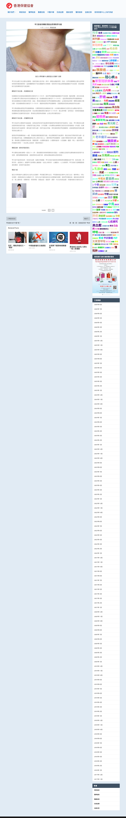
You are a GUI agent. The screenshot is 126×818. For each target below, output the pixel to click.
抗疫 (101, 123)
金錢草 (101, 187)
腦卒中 (99, 73)
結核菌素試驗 (104, 87)
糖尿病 (111, 141)
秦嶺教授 (101, 144)
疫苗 (117, 100)
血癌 (104, 45)
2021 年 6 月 (98, 585)
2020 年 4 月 (98, 648)
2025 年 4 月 (98, 377)
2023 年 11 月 (98, 454)
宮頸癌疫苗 (99, 205)
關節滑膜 (100, 207)
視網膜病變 (110, 213)
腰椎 (105, 169)
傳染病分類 (104, 244)
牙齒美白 (95, 219)
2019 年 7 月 (98, 689)
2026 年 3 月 (98, 327)
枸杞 (105, 123)
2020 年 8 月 (98, 630)
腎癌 (101, 237)
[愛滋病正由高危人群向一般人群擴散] (79, 238)
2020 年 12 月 (98, 612)
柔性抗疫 (114, 42)
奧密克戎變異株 (112, 137)
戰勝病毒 (113, 147)
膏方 (107, 70)
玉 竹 (100, 130)
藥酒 (111, 225)
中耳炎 (101, 178)
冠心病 (110, 77)
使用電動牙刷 (98, 66)
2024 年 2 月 (98, 440)
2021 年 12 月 (98, 558)
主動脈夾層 (105, 226)
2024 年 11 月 (98, 399)
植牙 (95, 248)
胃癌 (106, 113)
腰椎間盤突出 (104, 229)
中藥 (110, 244)
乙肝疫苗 (106, 191)
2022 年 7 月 (98, 526)
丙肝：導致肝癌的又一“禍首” (16, 246)
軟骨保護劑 (96, 104)
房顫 (105, 66)
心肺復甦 (111, 127)
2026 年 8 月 (98, 304)
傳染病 (112, 156)
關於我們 (11, 12)
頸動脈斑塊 (101, 55)
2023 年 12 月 (98, 449)
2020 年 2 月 (98, 657)
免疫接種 (109, 216)
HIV (101, 152)
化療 (105, 251)
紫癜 (105, 110)
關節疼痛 (105, 61)
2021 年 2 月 (98, 603)
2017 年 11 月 (98, 779)
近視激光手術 (113, 173)
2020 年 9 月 (98, 625)
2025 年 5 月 (98, 372)
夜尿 (100, 149)
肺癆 (117, 235)
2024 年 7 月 (98, 417)
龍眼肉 (94, 222)
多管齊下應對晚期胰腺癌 (57, 246)
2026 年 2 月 (98, 332)
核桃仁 (109, 169)
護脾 (105, 198)
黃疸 (108, 52)
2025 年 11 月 (98, 345)
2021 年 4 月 (98, 594)
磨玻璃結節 (104, 58)
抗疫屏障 (95, 213)
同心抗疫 (116, 219)
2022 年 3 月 (98, 544)
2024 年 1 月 (98, 445)
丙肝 (115, 237)
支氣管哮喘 (98, 241)
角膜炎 (106, 188)
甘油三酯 (101, 232)
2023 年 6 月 (98, 476)
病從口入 (98, 101)
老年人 (113, 175)
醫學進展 (32, 12)
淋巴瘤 (114, 73)
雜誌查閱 (69, 12)
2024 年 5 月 (98, 426)
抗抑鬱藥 (110, 66)
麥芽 (99, 113)
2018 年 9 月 (98, 734)
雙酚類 (113, 144)
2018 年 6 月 (98, 747)
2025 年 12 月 (98, 341)
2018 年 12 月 (98, 720)
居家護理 (101, 194)
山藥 (117, 113)
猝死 (104, 48)
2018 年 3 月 (98, 761)
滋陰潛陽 (112, 120)
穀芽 (107, 117)
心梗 (98, 200)
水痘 (104, 73)
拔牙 (104, 36)
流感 (101, 172)
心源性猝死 (96, 152)
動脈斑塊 (100, 119)
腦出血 (112, 134)
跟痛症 (110, 58)
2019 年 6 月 (98, 693)
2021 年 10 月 (98, 567)
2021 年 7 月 (98, 580)
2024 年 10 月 (98, 404)
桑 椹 (106, 162)
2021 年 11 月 (98, 562)
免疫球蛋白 (114, 52)
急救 (100, 33)
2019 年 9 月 (98, 680)
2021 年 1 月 (98, 607)
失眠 (106, 100)
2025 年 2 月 (98, 386)
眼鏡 (103, 130)
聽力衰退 (97, 159)
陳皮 (101, 104)
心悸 (105, 141)
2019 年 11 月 (98, 671)
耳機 (99, 155)
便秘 (98, 57)
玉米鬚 (117, 120)
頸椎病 (110, 152)
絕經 (102, 113)
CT (102, 101)
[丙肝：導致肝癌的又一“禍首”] (17, 237)
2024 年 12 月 (98, 395)
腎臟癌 (107, 55)
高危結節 (102, 185)
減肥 (114, 209)
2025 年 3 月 (98, 381)
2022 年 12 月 (98, 503)
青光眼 (111, 123)
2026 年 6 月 (98, 313)
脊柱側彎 (109, 63)
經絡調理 (111, 101)
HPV (109, 41)
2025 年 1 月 (98, 390)
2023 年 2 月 (98, 494)
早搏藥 (103, 210)
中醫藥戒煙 (110, 39)
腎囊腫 (105, 205)
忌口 (108, 73)
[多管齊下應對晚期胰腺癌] (58, 237)
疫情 (103, 166)
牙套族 (99, 85)
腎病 (108, 159)
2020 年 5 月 (98, 643)
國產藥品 (115, 93)
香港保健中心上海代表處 (103, 12)
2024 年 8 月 (98, 413)
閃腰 (117, 147)
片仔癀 (97, 229)
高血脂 (115, 107)
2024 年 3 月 (98, 435)
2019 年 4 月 (98, 702)
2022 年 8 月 (98, 521)
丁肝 (105, 152)
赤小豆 (106, 173)
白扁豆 (110, 162)
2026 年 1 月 (98, 336)
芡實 (94, 175)
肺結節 (102, 215)
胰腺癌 (101, 70)
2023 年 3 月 (98, 490)
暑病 (95, 113)
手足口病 (113, 228)
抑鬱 (114, 70)
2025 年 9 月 (98, 354)
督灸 (116, 212)
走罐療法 (108, 248)
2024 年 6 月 (98, 422)
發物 (103, 149)
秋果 (115, 55)
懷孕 (117, 175)
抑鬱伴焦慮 (115, 33)
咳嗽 (115, 66)
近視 (113, 184)
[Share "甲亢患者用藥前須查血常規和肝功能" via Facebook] (49, 210)
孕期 (117, 215)
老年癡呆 (101, 137)
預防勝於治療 (108, 181)
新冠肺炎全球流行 (107, 235)
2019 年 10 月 (98, 675)
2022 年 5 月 (98, 535)
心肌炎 (104, 93)
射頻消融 (114, 91)
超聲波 (109, 93)
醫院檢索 (79, 12)
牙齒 (93, 120)
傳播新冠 (114, 36)
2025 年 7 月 (98, 363)
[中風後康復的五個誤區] (38, 237)
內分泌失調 (108, 201)
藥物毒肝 (95, 149)
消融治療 (109, 97)
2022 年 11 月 (98, 508)
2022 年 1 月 (98, 553)
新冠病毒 (97, 45)
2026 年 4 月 (98, 322)
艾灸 (106, 120)
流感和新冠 (108, 107)
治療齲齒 (101, 251)
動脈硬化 (110, 110)
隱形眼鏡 (97, 235)
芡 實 (97, 97)
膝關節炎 (112, 87)
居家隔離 (113, 166)
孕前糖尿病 (99, 42)
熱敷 (114, 169)
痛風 (105, 103)
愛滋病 (110, 178)
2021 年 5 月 (98, 589)
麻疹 (114, 235)
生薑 (102, 175)
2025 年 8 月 (98, 359)
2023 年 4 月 (98, 485)
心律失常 (99, 181)
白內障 (107, 90)
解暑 (112, 242)
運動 (115, 197)
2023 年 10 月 (98, 458)
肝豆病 (97, 87)
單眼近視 (100, 36)
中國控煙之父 (98, 191)
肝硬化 (109, 45)
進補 (97, 127)
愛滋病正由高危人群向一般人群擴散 (78, 248)
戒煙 (111, 54)
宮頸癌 (95, 197)
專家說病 (22, 12)
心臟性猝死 (102, 213)
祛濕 (100, 166)
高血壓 (97, 225)
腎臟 (115, 81)
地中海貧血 (106, 134)
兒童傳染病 (97, 110)
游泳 (94, 117)
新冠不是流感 (113, 194)
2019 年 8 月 (98, 684)
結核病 (100, 116)
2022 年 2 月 (98, 549)
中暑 (96, 184)
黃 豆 (110, 210)
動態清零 (102, 78)
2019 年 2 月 (98, 711)
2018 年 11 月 (98, 725)
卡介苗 (99, 133)
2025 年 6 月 (98, 368)
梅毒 (95, 32)
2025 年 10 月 (98, 350)
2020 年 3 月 (98, 652)
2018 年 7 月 (98, 743)
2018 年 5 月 (98, 752)
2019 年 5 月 (98, 698)
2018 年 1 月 (98, 770)
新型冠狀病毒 (104, 81)
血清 (110, 188)
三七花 (98, 175)
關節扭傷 (97, 244)
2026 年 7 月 (98, 309)
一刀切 (99, 61)
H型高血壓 (104, 222)
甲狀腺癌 (108, 237)
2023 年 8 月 (98, 467)
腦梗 (98, 209)
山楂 (98, 222)
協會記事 (88, 12)
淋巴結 (108, 241)
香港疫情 (101, 198)
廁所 (116, 156)
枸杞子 (98, 93)
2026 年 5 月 (98, 318)
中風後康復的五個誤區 (37, 245)
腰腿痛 (109, 207)
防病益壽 (60, 12)
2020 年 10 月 (98, 621)
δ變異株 (108, 185)
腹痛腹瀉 (109, 219)
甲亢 (103, 159)
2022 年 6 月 (98, 530)
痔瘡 (113, 216)
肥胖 (94, 123)
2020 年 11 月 (98, 616)
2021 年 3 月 (98, 598)
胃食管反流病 (103, 127)
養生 (107, 165)
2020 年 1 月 (98, 662)
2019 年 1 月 (98, 716)
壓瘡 (93, 201)
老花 (99, 162)
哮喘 (95, 232)
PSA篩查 (107, 232)
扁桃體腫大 (100, 141)
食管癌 (107, 175)
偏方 (104, 42)
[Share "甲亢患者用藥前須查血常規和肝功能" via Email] (53, 210)
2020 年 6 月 (98, 639)
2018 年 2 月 (98, 765)
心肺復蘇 (112, 60)
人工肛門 (107, 144)
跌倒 (104, 52)
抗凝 (111, 70)
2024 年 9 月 (98, 408)
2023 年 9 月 (98, 463)
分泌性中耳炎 (107, 33)
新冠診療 (114, 232)
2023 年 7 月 (98, 472)
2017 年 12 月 (98, 775)
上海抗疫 (97, 64)
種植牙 (96, 173)
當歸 (107, 49)
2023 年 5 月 (98, 481)
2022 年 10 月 (98, 512)
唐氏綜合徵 (105, 85)
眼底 (94, 141)
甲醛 (106, 194)
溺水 (94, 35)
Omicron (103, 39)
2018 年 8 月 (98, 738)
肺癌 (116, 63)
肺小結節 (112, 113)
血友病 (95, 179)
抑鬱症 (98, 52)
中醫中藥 (50, 12)
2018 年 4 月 (98, 756)
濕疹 (110, 197)
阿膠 (102, 162)
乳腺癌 (98, 169)
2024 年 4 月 (98, 431)
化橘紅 (112, 84)
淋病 (117, 210)
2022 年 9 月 (98, 517)
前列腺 (96, 39)
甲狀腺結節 (102, 219)
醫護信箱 (41, 12)
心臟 (115, 162)
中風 (111, 204)
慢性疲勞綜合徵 (114, 149)
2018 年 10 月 (98, 729)
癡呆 (102, 200)
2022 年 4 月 (98, 539)
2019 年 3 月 (98, 707)
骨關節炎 (101, 247)
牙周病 (106, 155)
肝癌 (102, 97)
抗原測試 (109, 130)
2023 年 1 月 (98, 499)
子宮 (106, 149)
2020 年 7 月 (98, 634)
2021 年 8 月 (98, 576)
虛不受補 (99, 49)
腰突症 (108, 36)
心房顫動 (99, 147)
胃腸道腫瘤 (105, 147)
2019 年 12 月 (98, 666)
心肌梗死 (99, 90)
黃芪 (112, 248)
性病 (96, 144)
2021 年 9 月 (98, 571)
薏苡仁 (103, 64)
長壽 (97, 124)
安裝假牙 (95, 238)
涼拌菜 (112, 191)
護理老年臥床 (113, 117)
